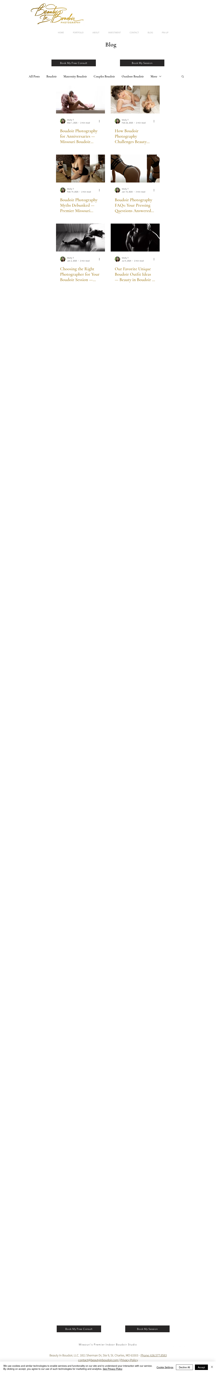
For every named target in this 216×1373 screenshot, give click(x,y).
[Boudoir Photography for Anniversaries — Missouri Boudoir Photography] (80, 99)
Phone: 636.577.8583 (154, 1355)
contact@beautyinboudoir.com (98, 1360)
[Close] (212, 1367)
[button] (182, 76)
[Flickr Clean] (181, 1348)
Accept (201, 1367)
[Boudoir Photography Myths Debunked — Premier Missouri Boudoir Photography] (80, 168)
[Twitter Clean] (176, 1348)
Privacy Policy (129, 1360)
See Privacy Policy (112, 1368)
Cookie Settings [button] (165, 1367)
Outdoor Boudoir (133, 76)
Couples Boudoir (104, 76)
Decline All (184, 1367)
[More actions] (100, 121)
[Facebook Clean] (171, 1348)
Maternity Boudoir (75, 76)
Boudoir (51, 76)
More (154, 76)
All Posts (34, 76)
